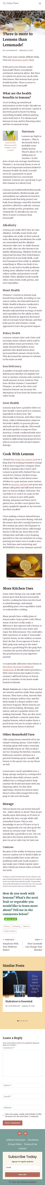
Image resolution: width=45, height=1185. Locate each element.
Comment (9, 1048)
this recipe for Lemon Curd (23, 459)
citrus (6, 926)
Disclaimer (33, 1140)
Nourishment (8, 29)
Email (7, 1096)
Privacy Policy (15, 1144)
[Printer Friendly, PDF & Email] (10, 919)
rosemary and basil (19, 484)
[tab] (17, 1020)
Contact (22, 1148)
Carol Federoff (11, 50)
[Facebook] (25, 1133)
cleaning (16, 926)
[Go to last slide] (7, 995)
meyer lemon (10, 931)
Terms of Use (30, 1144)
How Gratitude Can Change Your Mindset (33, 945)
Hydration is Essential (19, 1001)
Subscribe (22, 1175)
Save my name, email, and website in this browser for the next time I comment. (23, 1115)
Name (7, 1085)
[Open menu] (40, 3)
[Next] (38, 995)
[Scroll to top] (39, 1182)
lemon (26, 926)
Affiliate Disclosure (15, 1140)
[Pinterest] (20, 1133)
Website (8, 1107)
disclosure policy (20, 60)
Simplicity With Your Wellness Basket (10, 945)
